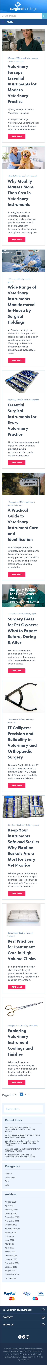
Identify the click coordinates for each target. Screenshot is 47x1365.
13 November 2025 (15, 719)
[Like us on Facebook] (20, 1336)
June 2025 (9, 1240)
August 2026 (10, 1201)
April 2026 (9, 1205)
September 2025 (12, 1228)
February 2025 (11, 1255)
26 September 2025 (15, 933)
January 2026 (11, 1213)
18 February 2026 (15, 278)
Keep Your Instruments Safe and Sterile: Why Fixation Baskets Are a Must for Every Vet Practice (23, 847)
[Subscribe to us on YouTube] (27, 1336)
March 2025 (10, 1251)
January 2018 (11, 1266)
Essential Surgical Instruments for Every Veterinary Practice (22, 1149)
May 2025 (9, 1243)
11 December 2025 (15, 613)
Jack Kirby (26, 58)
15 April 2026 (13, 175)
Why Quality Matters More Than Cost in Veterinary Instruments (21, 192)
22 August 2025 (14, 1025)
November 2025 (12, 1220)
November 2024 (12, 1263)
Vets (21, 61)
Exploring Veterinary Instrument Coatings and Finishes (20, 1042)
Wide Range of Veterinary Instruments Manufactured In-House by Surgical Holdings (22, 304)
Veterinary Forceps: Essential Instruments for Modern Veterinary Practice (22, 84)
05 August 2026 (14, 58)
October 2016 (11, 1278)
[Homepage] (24, 6)
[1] (44, 16)
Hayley (26, 399)
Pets (17, 61)
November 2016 (12, 1274)
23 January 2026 (14, 399)
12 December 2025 (15, 502)
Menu (10, 21)
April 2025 (9, 1247)
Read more (17, 136)
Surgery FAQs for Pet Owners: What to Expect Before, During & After (23, 630)
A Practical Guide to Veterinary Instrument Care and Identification (20, 1155)
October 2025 (11, 1224)
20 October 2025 (14, 825)
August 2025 (10, 1232)
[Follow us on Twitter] (23, 1336)
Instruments (11, 61)
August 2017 (10, 1270)
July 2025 (9, 1236)
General (35, 58)
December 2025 (12, 1217)
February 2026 (11, 1209)
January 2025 (11, 1259)
